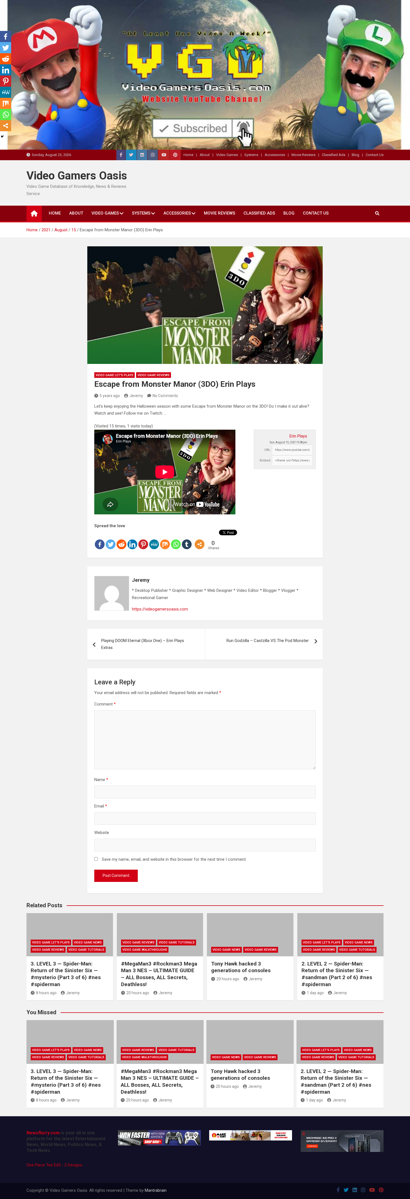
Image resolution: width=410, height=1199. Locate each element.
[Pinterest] (143, 539)
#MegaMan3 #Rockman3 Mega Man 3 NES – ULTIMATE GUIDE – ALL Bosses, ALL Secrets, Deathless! (159, 974)
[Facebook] (100, 539)
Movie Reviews (303, 155)
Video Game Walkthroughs (144, 950)
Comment (105, 704)
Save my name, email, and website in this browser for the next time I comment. (174, 859)
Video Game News (88, 942)
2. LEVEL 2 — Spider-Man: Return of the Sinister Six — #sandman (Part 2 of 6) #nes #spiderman (337, 974)
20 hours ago (137, 993)
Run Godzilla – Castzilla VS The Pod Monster (267, 640)
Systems (251, 155)
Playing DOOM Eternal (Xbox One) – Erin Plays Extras (142, 644)
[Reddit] (121, 539)
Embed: (265, 460)
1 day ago (315, 993)
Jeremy (136, 395)
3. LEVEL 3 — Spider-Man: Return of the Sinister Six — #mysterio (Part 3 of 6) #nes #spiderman (66, 974)
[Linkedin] (132, 539)
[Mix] (165, 539)
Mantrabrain (156, 1190)
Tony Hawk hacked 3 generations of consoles (241, 967)
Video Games (227, 155)
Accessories (275, 155)
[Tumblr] (187, 539)
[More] (199, 539)
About (205, 155)
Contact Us (375, 155)
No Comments (165, 395)
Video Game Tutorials (86, 950)
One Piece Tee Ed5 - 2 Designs (54, 1165)
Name (101, 779)
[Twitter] (110, 539)
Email (100, 806)
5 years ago (110, 395)
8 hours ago (46, 993)
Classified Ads (333, 155)
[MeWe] (154, 539)
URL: (267, 450)
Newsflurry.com (43, 1132)
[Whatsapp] (176, 539)
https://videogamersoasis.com (160, 609)
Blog (355, 155)
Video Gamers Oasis (76, 175)
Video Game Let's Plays (114, 375)
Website (101, 832)
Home (188, 155)
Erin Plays (298, 436)
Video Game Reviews (154, 375)
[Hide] (2, 136)
